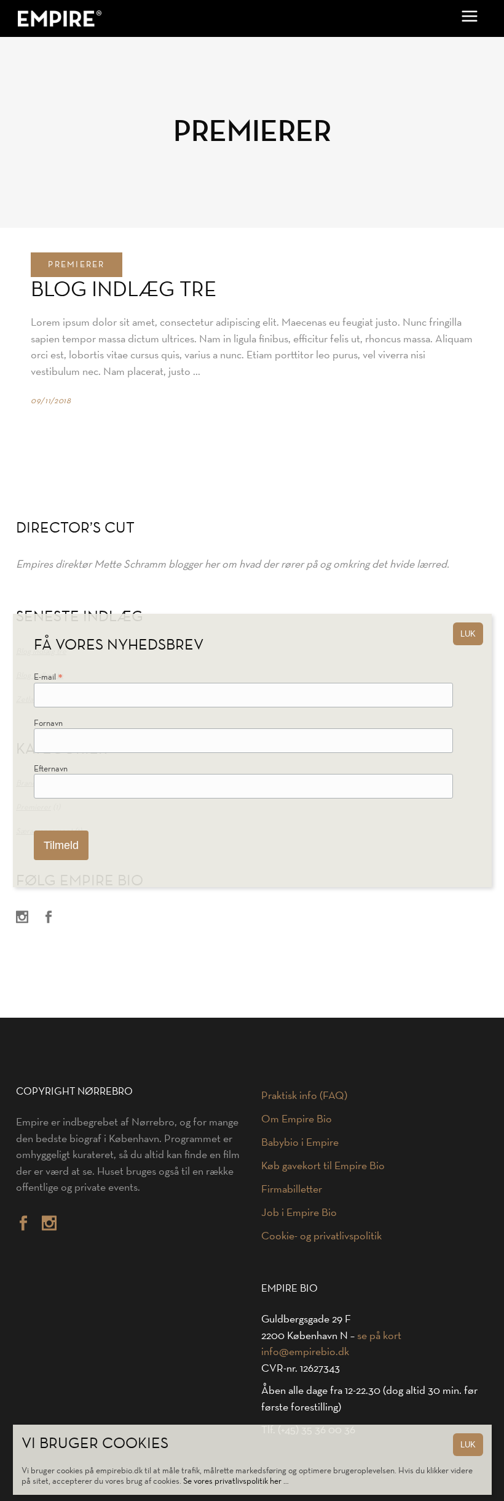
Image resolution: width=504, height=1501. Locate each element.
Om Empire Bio (296, 1118)
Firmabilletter (291, 1189)
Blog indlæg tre (123, 288)
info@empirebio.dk (305, 1351)
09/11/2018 (51, 400)
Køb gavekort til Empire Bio (323, 1165)
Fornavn (48, 723)
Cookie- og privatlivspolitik (321, 1235)
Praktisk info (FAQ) (304, 1095)
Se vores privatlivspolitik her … (236, 1481)
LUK (468, 1444)
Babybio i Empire (300, 1142)
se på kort (379, 1335)
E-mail (48, 678)
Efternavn (51, 768)
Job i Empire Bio (299, 1212)
